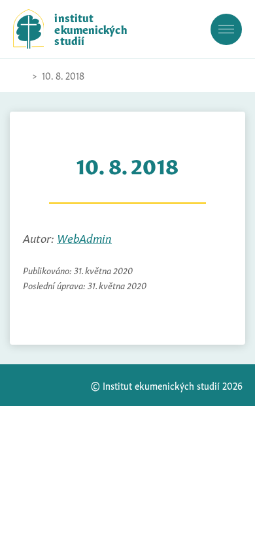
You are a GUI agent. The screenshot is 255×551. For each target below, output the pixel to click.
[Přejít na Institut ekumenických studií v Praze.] (19, 75)
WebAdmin (84, 237)
